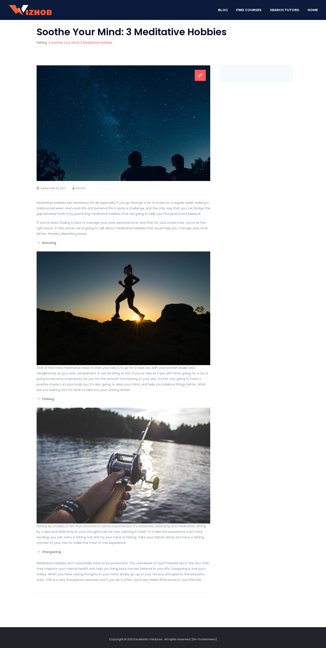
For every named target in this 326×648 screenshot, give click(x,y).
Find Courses (248, 10)
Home (313, 10)
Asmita (81, 188)
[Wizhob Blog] (30, 10)
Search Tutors (284, 10)
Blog (223, 10)
